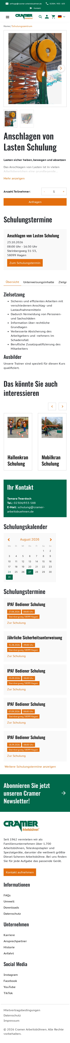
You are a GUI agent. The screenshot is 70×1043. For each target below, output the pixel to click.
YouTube (10, 987)
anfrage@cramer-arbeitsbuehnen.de (26, 4)
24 (9, 572)
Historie (9, 947)
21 (36, 566)
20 (29, 566)
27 (29, 572)
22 (43, 566)
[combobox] (62, 16)
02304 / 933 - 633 (57, 4)
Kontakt (37, 8)
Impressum (11, 1020)
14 (36, 561)
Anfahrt (9, 953)
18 (16, 566)
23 (50, 566)
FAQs (7, 895)
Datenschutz (12, 913)
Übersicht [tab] (12, 282)
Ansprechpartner (15, 941)
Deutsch (62, 16)
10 (9, 561)
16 (50, 561)
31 (9, 577)
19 (23, 566)
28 (36, 572)
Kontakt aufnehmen (20, 872)
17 (9, 566)
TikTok (8, 993)
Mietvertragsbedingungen (22, 1010)
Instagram (11, 974)
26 (23, 572)
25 (16, 572)
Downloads (11, 907)
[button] (47, 16)
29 (43, 572)
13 (30, 561)
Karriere (9, 935)
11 (16, 561)
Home (7, 26)
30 (50, 572)
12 (23, 561)
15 (43, 561)
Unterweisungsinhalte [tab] (38, 282)
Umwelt (9, 901)
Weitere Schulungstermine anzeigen (30, 766)
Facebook (10, 981)
